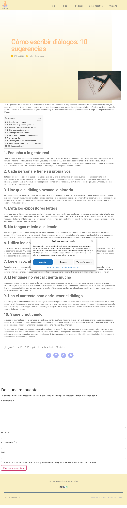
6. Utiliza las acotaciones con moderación (22, 135)
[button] (92, 241)
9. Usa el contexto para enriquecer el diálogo (24, 143)
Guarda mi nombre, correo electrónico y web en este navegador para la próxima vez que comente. (50, 462)
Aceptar (43, 262)
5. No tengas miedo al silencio (18, 133)
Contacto (113, 6)
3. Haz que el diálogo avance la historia (21, 127)
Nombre (5, 432)
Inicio (54, 6)
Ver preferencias (84, 262)
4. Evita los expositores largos (18, 130)
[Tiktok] (63, 487)
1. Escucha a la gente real (16, 122)
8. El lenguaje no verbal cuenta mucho (21, 141)
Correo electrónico (11, 442)
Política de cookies (53, 267)
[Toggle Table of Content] (38, 119)
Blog (65, 6)
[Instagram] (61, 487)
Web (3, 452)
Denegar (63, 262)
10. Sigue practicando (16, 146)
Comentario (7, 401)
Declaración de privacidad (71, 267)
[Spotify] (66, 487)
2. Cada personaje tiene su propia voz (21, 125)
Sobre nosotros (96, 6)
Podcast (78, 6)
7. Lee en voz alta (13, 138)
